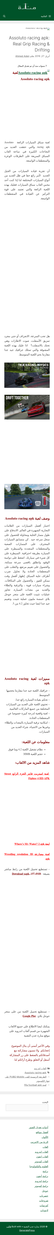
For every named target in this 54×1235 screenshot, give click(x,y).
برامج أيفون (42, 1176)
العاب (45, 1146)
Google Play (29, 1016)
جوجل (45, 1190)
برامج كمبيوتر (41, 1186)
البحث (45, 1102)
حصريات (43, 1195)
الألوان (45, 1137)
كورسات (44, 1205)
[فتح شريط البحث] (4, 16)
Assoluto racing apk (35, 1072)
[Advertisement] (27, 112)
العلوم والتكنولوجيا (39, 1166)
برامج (45, 1171)
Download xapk (20, 874)
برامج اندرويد (41, 1181)
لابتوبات (44, 1210)
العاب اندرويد (40, 1068)
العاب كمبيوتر (41, 1161)
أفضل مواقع (42, 1132)
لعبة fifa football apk (35, 1085)
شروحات (43, 1200)
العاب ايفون (42, 1156)
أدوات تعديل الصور (38, 1127)
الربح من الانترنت (39, 1142)
